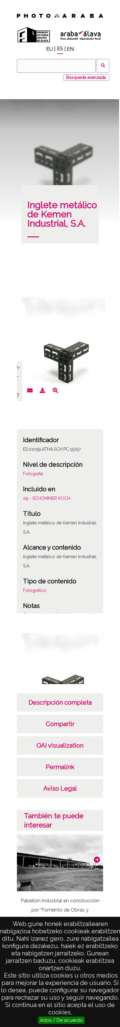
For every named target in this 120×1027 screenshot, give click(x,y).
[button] (97, 860)
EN (70, 49)
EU (49, 49)
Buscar (103, 66)
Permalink (60, 767)
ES (60, 49)
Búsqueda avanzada (86, 77)
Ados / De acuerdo (61, 1020)
